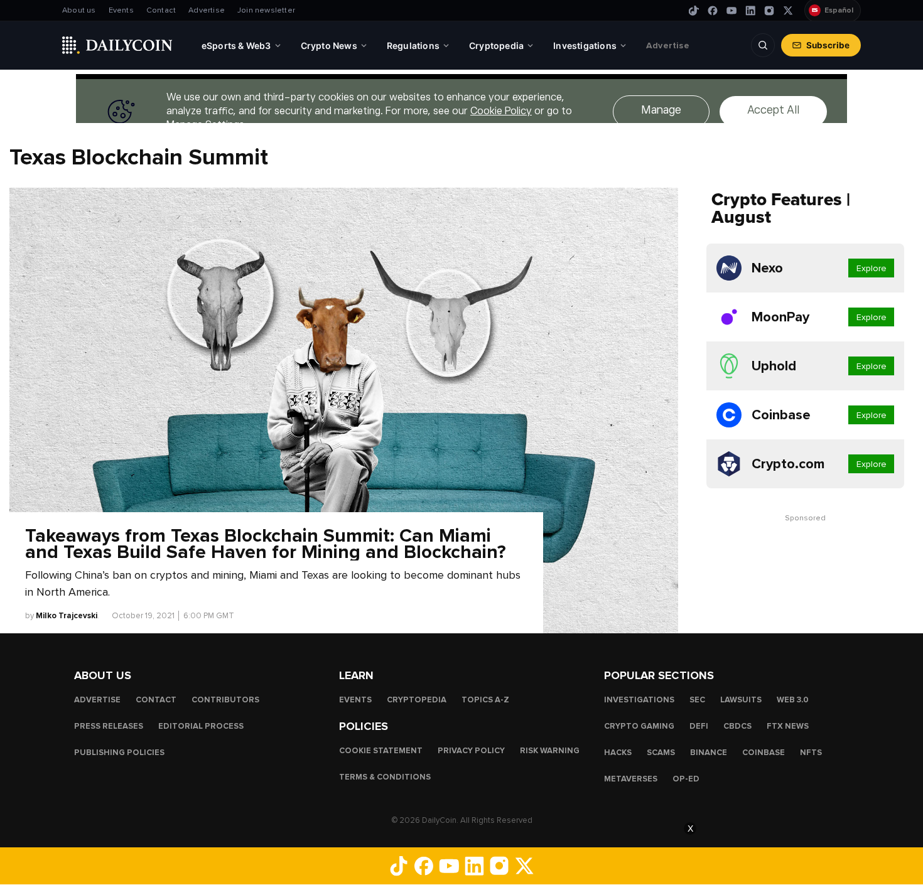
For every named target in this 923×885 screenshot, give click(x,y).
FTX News (788, 726)
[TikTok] (694, 11)
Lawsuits (741, 700)
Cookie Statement (381, 751)
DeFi (698, 726)
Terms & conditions (385, 777)
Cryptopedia (416, 700)
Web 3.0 (793, 700)
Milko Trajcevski (66, 616)
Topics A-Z (485, 700)
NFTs (811, 753)
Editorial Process (201, 726)
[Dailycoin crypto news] (117, 45)
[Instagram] (769, 11)
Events (121, 10)
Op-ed (685, 779)
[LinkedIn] (750, 11)
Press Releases (108, 726)
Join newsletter (266, 10)
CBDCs (737, 726)
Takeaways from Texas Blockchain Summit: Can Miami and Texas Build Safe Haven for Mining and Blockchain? (265, 544)
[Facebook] (713, 11)
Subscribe (828, 45)
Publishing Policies (119, 753)
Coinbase (763, 753)
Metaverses (630, 779)
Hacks (618, 753)
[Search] (763, 45)
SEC (697, 700)
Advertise (206, 10)
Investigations (639, 700)
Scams (661, 753)
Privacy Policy (471, 751)
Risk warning (550, 751)
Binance (708, 753)
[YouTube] (731, 11)
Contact (161, 10)
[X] (788, 11)
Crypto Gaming (639, 726)
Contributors (225, 700)
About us (79, 10)
